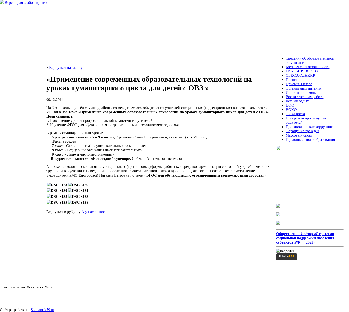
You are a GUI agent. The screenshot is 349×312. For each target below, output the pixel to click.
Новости (293, 80)
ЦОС (290, 105)
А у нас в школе (94, 212)
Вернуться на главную (67, 68)
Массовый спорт (299, 135)
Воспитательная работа (304, 97)
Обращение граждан (302, 131)
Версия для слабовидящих (25, 2)
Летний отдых (297, 101)
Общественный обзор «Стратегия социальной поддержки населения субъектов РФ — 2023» (305, 238)
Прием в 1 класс (299, 84)
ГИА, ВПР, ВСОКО (302, 71)
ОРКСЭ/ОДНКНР (300, 75)
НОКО (291, 110)
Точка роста (295, 114)
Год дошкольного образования (310, 139)
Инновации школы (301, 92)
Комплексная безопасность (307, 67)
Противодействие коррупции (309, 127)
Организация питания (303, 88)
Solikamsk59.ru (42, 310)
